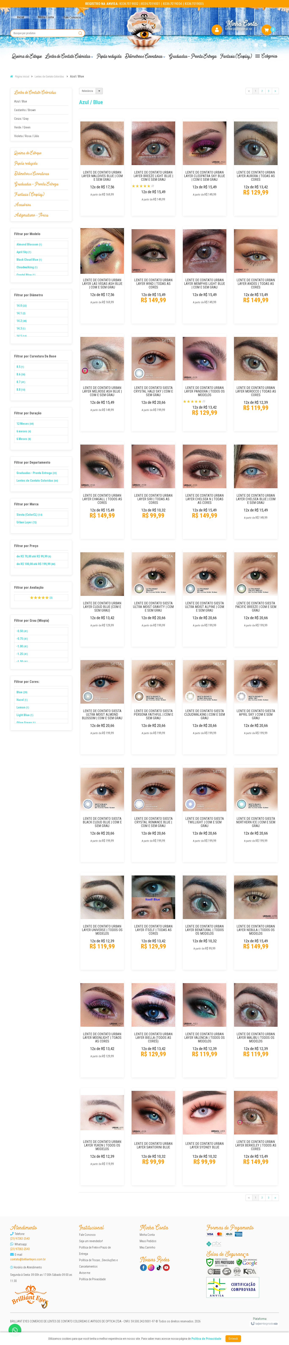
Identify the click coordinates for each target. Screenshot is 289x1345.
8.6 (21, 374)
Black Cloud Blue (29, 259)
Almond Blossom (29, 244)
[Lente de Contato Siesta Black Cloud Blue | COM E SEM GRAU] (102, 813)
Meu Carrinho (147, 1247)
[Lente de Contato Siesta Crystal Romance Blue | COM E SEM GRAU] (153, 813)
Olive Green (26, 722)
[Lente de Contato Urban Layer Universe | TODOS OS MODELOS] (102, 921)
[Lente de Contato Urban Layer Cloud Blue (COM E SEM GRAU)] (102, 598)
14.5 (22, 336)
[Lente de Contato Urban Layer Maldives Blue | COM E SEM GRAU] (102, 167)
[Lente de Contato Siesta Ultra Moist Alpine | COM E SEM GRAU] (204, 598)
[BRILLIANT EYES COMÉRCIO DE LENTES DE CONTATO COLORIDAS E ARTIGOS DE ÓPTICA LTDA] (144, 31)
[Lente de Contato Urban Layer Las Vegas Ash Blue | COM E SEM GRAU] (102, 275)
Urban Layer (27, 522)
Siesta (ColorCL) (29, 514)
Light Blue (25, 715)
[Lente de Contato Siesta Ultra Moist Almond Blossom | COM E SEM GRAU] (102, 705)
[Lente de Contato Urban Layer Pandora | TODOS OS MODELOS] (204, 382)
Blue (22, 692)
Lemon (23, 707)
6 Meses (24, 439)
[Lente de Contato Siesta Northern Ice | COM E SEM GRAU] (256, 813)
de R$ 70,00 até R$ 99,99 (34, 556)
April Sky (24, 252)
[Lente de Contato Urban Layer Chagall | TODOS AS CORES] (102, 490)
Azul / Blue (20, 101)
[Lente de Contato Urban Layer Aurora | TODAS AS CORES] (256, 167)
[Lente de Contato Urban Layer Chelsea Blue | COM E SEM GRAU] (256, 490)
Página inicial (22, 76)
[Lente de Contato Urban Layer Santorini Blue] (153, 1136)
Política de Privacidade (92, 1279)
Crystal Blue (26, 275)
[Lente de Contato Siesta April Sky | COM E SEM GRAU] (256, 705)
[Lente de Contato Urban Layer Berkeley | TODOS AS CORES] (256, 1136)
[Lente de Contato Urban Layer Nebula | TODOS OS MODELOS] (256, 921)
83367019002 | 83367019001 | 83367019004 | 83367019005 (144, 4)
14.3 (21, 328)
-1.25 (22, 654)
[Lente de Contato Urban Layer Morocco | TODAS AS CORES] (256, 382)
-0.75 (22, 638)
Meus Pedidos (148, 1241)
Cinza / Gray (21, 118)
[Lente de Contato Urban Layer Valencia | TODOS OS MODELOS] (204, 1029)
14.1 (21, 313)
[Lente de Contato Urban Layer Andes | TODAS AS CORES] (256, 275)
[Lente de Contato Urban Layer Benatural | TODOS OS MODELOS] (204, 921)
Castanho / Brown (25, 110)
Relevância (87, 91)
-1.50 (22, 661)
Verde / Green (22, 127)
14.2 (22, 320)
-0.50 (22, 631)
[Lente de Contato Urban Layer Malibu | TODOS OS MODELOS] (256, 1029)
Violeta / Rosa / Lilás (26, 136)
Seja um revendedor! (91, 1241)
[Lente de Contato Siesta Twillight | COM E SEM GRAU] (204, 813)
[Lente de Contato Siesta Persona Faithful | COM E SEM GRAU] (153, 705)
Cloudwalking (27, 267)
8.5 (20, 366)
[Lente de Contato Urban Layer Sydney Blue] (204, 1136)
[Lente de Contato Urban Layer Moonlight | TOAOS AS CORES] (102, 1029)
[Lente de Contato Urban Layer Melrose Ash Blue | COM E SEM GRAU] (102, 382)
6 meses (24, 431)
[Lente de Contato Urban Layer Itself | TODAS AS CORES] (153, 921)
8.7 (21, 382)
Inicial (20, 17)
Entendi (233, 1339)
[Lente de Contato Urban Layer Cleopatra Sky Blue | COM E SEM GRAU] (204, 167)
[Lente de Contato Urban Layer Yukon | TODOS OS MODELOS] (102, 1136)
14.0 (22, 305)
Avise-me (84, 1273)
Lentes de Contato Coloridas (49, 76)
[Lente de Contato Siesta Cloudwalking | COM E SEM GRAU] (204, 705)
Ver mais (105, 199)
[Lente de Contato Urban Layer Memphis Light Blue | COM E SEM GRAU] (204, 275)
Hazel (22, 699)
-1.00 (22, 646)
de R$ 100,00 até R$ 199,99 (36, 564)
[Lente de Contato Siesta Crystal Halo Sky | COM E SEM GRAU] (153, 382)
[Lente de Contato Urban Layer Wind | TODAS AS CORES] (153, 275)
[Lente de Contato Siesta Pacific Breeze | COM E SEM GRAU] (256, 598)
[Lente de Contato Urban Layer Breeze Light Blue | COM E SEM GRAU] (153, 167)
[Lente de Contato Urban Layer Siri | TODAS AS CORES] (153, 490)
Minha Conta (46, 17)
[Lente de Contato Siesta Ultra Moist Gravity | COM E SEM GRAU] (153, 598)
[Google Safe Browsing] (246, 1262)
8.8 (21, 389)
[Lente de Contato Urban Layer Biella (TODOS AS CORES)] (153, 1029)
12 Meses (25, 423)
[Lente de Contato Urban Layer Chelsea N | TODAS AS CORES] (204, 490)
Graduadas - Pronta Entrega (37, 473)
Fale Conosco (87, 1234)
